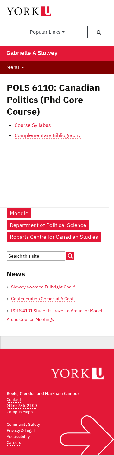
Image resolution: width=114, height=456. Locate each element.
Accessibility (18, 436)
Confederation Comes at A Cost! (43, 298)
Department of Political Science (48, 225)
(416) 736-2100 (22, 405)
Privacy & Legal (21, 430)
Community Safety (23, 424)
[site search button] (70, 256)
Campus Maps (20, 412)
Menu (12, 67)
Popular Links (46, 32)
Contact (14, 399)
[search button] (99, 32)
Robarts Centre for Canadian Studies (54, 236)
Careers (14, 442)
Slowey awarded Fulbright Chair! (43, 287)
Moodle (19, 213)
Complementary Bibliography (48, 135)
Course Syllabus (33, 125)
